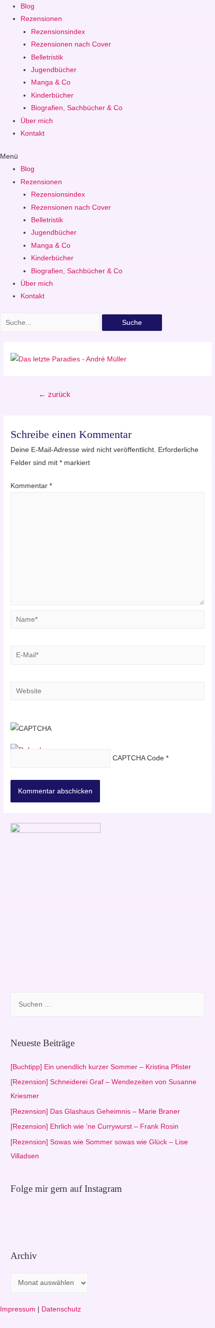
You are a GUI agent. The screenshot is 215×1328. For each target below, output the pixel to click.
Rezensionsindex (58, 32)
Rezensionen (41, 19)
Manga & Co (50, 82)
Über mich (36, 121)
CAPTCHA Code (138, 758)
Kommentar (31, 486)
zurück (54, 394)
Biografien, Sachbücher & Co (76, 108)
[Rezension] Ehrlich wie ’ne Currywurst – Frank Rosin (94, 1126)
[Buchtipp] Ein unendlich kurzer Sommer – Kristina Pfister (100, 1067)
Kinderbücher (52, 95)
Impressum (18, 1309)
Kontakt (32, 133)
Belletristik (47, 57)
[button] (107, 156)
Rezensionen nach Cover (71, 44)
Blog (27, 6)
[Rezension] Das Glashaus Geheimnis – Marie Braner (95, 1111)
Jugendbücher (53, 70)
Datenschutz (61, 1309)
